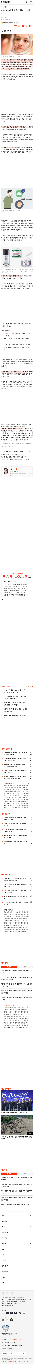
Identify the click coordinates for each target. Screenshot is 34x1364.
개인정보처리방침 (16, 1339)
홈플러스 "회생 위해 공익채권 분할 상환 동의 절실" (15, 1204)
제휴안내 (9, 1345)
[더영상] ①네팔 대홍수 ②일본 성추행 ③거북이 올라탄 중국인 (16, 1138)
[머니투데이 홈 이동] (7, 1293)
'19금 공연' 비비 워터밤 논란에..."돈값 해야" (16, 339)
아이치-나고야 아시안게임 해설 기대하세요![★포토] (16, 1112)
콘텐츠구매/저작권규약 (17, 1345)
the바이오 (5, 1232)
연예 (3, 1255)
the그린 (4, 1238)
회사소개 (4, 1339)
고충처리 (4, 1348)
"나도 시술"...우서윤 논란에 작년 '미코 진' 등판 (17, 344)
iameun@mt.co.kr (15, 471)
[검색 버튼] (27, 2)
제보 (3, 1277)
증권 (3, 1215)
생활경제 (6, 7)
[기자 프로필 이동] (6, 471)
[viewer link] (30, 52)
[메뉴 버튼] (31, 2)
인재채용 (9, 1339)
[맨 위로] (30, 1357)
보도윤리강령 (10, 1348)
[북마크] (30, 26)
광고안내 (4, 1345)
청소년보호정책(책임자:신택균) (9, 1342)
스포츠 (4, 1260)
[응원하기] (16, 469)
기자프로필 (5, 1271)
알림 (3, 1283)
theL (3, 1227)
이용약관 (19, 1342)
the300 (4, 1221)
